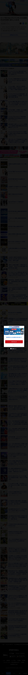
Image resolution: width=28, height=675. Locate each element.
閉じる (14, 345)
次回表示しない (14, 348)
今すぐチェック (14, 341)
